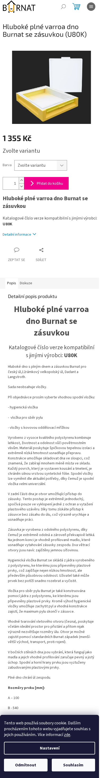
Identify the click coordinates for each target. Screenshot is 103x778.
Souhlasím (73, 765)
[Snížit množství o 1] (21, 186)
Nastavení (49, 748)
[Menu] (91, 6)
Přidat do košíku (50, 183)
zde (67, 735)
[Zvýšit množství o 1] (21, 180)
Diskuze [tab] (26, 283)
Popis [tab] (11, 283)
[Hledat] (63, 6)
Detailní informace (17, 234)
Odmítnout (25, 765)
